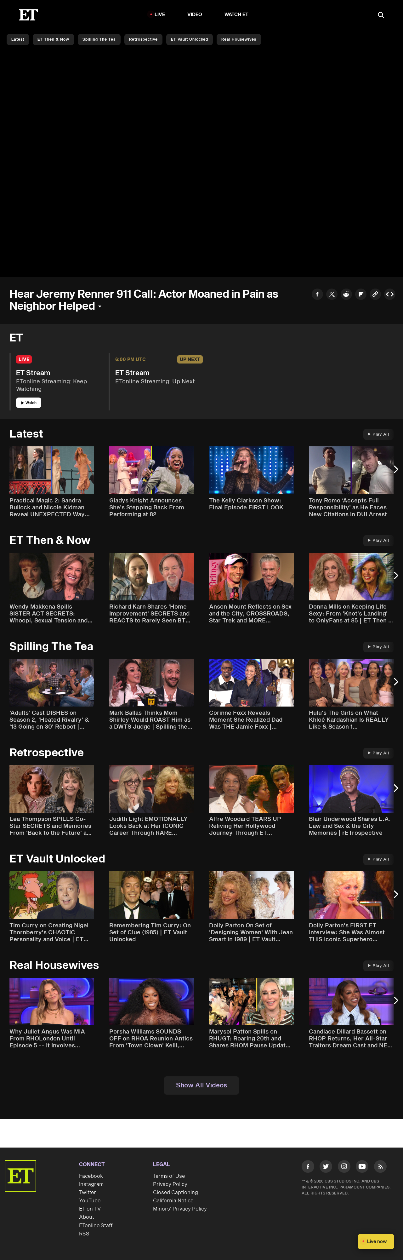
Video (194, 14)
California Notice (173, 1201)
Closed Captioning (175, 1192)
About (86, 1217)
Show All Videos (201, 1085)
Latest (17, 40)
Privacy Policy (170, 1184)
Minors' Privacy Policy (180, 1209)
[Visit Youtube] (362, 1166)
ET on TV (90, 1209)
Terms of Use (169, 1176)
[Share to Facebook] (317, 295)
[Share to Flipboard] (361, 295)
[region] (201, 163)
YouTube (89, 1201)
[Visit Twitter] (326, 1167)
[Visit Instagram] (344, 1167)
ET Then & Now (53, 40)
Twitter (87, 1192)
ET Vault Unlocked (189, 40)
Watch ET (236, 14)
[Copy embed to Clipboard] (389, 295)
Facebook (91, 1176)
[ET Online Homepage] (28, 15)
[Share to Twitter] (332, 295)
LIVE (160, 14)
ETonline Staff (96, 1225)
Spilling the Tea (99, 40)
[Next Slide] (395, 472)
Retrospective (143, 40)
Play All (380, 434)
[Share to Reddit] (346, 295)
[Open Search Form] (381, 16)
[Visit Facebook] (308, 1167)
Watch (31, 403)
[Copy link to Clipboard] (375, 295)
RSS (84, 1234)
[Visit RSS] (380, 1167)
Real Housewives (238, 40)
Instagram (91, 1184)
